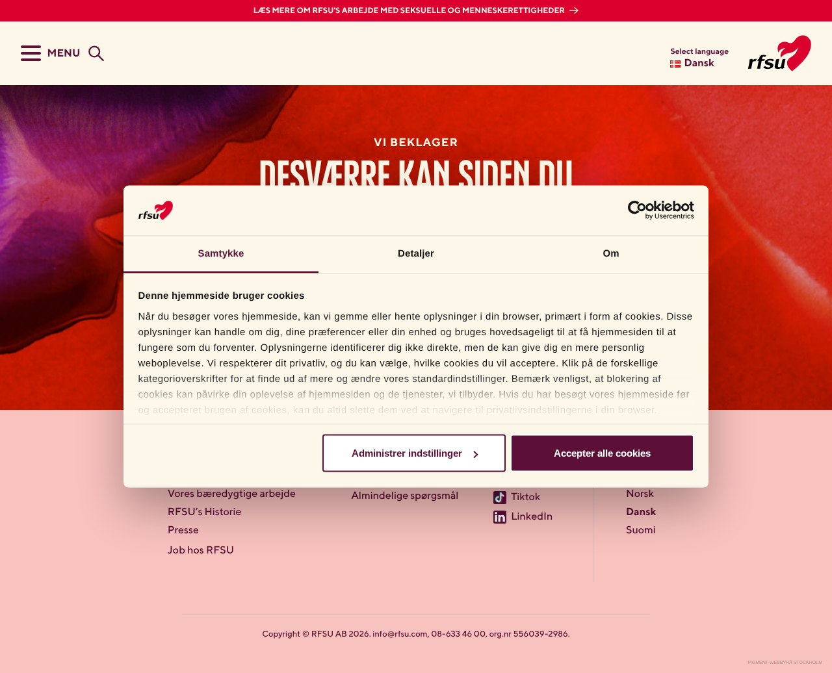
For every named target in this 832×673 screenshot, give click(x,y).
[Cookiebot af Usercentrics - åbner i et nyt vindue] (637, 210)
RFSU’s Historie (205, 512)
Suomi (641, 531)
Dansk (641, 512)
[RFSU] (779, 53)
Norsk (640, 494)
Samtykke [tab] (221, 253)
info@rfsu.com (399, 634)
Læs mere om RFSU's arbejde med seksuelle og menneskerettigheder (410, 11)
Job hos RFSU (201, 551)
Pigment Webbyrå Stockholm (785, 663)
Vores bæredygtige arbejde (232, 494)
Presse (183, 531)
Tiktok (525, 497)
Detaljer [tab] (416, 253)
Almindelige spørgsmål (404, 496)
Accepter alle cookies (602, 453)
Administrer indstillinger (407, 453)
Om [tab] (611, 253)
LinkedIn (531, 517)
